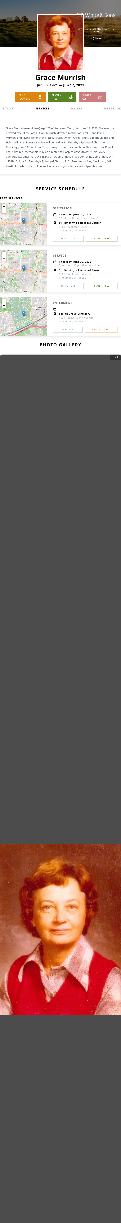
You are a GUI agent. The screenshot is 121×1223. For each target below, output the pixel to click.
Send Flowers (101, 329)
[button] (24, 221)
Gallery (76, 108)
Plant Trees (101, 238)
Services (42, 108)
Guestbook (112, 108)
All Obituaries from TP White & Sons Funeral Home (96, 30)
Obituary (7, 108)
